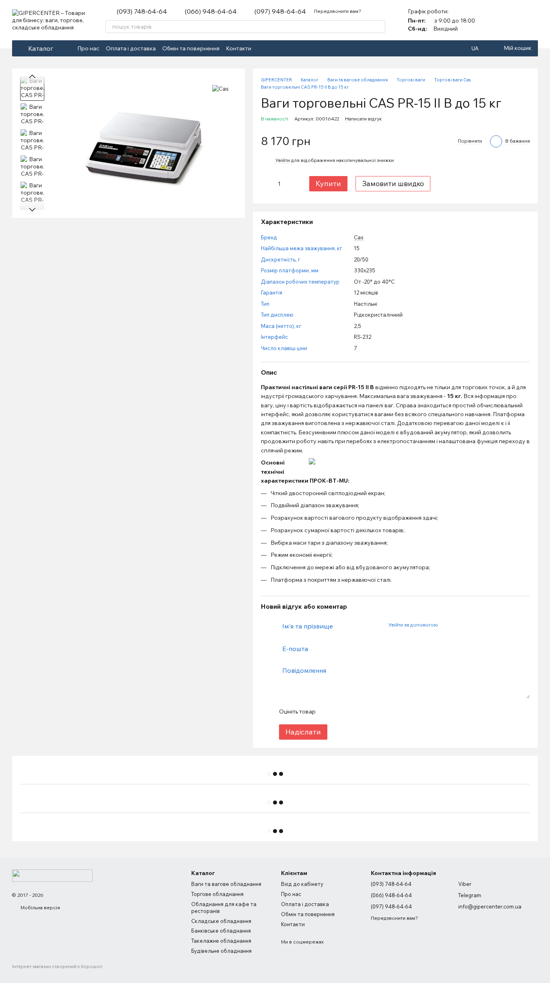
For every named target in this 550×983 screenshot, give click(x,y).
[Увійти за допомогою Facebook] (446, 625)
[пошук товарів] (378, 26)
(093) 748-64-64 (142, 11)
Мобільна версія (39, 907)
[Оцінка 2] (341, 711)
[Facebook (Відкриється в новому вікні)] (262, 48)
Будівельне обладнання (221, 951)
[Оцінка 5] (380, 711)
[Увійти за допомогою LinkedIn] (472, 625)
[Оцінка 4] (367, 711)
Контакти (238, 48)
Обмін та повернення (190, 48)
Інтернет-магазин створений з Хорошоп (57, 966)
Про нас (88, 48)
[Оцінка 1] (328, 711)
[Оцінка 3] (354, 711)
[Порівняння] (510, 20)
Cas (359, 237)
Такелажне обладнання (221, 940)
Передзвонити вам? (337, 11)
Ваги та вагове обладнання (226, 884)
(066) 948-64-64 (211, 11)
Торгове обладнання (217, 894)
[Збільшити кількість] (292, 183)
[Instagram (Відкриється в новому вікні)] (272, 48)
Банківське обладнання (221, 930)
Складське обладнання (221, 921)
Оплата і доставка (131, 48)
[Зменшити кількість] (267, 183)
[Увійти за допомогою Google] (459, 625)
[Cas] (220, 89)
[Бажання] (531, 20)
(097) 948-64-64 (280, 11)
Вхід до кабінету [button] (302, 884)
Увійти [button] (282, 160)
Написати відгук (363, 119)
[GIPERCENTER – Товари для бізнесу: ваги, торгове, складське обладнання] (52, 875)
